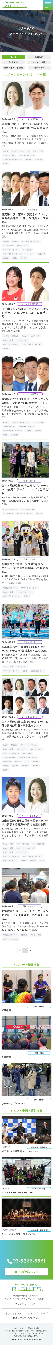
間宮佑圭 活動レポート (10, 935)
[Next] (30, 950)
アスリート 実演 (8, 844)
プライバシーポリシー (26, 1304)
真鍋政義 (15, 766)
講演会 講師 (39, 159)
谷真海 (5, 163)
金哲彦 (5, 435)
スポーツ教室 (27, 250)
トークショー (30, 254)
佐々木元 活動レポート (10, 509)
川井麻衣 (6, 336)
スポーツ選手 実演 (23, 844)
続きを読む (14, 331)
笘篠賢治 (28, 431)
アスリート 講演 (8, 848)
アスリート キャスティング (20, 151)
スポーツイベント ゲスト (26, 155)
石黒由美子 (25, 766)
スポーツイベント (8, 155)
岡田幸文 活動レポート (10, 588)
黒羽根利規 (14, 435)
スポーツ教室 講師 (9, 757)
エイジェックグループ (36, 1313)
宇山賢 (5, 745)
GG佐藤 (5, 151)
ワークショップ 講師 (27, 509)
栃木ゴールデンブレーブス (26, 1317)
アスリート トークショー (29, 588)
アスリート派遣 (38, 151)
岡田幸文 (27, 596)
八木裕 (27, 761)
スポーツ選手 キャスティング (12, 159)
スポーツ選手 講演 (38, 844)
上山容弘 (24, 860)
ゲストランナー (22, 667)
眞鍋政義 (6, 766)
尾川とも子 (41, 254)
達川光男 (23, 258)
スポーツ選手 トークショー (11, 596)
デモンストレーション (10, 860)
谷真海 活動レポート (37, 671)
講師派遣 (28, 159)
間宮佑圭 (15, 241)
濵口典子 (6, 241)
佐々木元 (39, 513)
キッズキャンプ (13, 1313)
